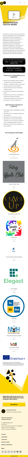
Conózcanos (4, 439)
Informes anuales (5, 442)
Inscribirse (13, 404)
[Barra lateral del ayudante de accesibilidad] (1, 3)
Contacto (3, 434)
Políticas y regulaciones (6, 444)
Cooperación (4, 437)
